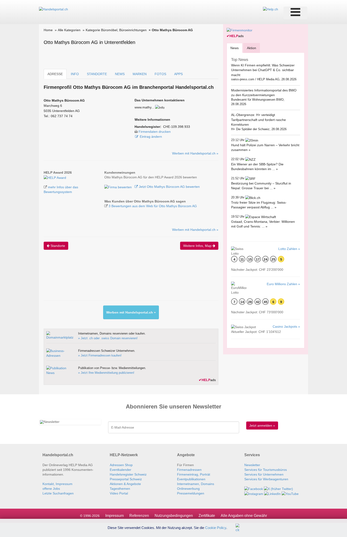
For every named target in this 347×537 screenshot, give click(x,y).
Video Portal (119, 493)
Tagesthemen (120, 488)
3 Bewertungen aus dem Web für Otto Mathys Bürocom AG (153, 206)
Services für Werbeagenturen (266, 479)
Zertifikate (207, 516)
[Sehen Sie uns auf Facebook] (253, 488)
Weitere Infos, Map (197, 246)
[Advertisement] (130, 279)
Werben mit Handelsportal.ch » (195, 153)
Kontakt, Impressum (57, 484)
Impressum (114, 516)
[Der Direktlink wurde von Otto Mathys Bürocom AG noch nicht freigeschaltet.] (160, 107)
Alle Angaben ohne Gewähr (244, 516)
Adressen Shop (121, 465)
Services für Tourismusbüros (265, 470)
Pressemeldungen (190, 493)
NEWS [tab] (120, 74)
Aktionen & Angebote (125, 484)
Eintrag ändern (151, 136)
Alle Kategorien (69, 30)
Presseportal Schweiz (126, 479)
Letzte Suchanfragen (58, 493)
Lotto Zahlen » (289, 249)
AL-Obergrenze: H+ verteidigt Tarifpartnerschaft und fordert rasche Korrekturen (258, 119)
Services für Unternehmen (264, 474)
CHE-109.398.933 (176, 127)
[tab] (234, 48)
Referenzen (139, 516)
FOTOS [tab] (160, 74)
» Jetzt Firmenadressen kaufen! (100, 355)
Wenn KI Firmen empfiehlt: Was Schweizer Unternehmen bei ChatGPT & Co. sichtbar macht (263, 70)
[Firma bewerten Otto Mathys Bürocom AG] (118, 187)
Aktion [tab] (251, 48)
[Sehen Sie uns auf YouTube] (290, 493)
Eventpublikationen (191, 479)
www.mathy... (144, 107)
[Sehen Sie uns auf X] (278, 488)
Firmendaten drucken (155, 131)
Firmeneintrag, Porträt (193, 474)
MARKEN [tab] (140, 74)
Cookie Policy (215, 527)
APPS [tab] (178, 74)
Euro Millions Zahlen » (283, 284)
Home (48, 30)
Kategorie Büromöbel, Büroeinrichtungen (116, 30)
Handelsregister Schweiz (128, 474)
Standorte (57, 246)
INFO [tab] (75, 74)
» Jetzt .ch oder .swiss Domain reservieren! (108, 338)
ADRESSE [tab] (55, 74)
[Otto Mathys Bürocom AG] (55, 177)
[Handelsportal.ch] (53, 9)
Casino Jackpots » (286, 326)
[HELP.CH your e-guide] (270, 9)
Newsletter (252, 465)
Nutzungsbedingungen (174, 516)
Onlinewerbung (188, 488)
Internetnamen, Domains (195, 484)
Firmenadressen (189, 470)
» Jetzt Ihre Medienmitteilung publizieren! (106, 372)
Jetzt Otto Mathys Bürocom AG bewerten (169, 187)
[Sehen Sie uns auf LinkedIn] (272, 493)
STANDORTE (97, 74)
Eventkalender (120, 470)
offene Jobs (51, 488)
